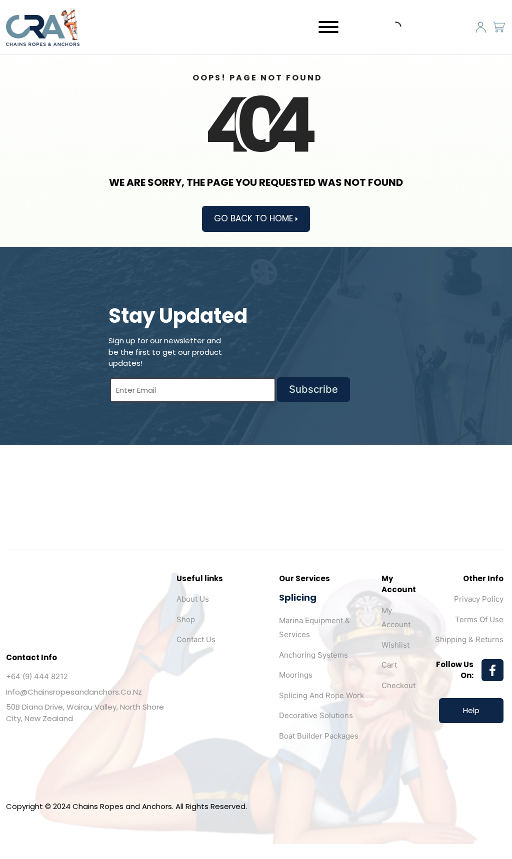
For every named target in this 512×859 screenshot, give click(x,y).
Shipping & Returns (469, 639)
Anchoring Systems (313, 655)
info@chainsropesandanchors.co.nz (74, 692)
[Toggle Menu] (328, 27)
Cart (389, 665)
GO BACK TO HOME (255, 218)
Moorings (295, 675)
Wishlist (396, 645)
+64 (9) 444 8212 (37, 676)
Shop (185, 619)
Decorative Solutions (316, 715)
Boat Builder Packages (318, 736)
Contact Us (196, 639)
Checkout (399, 685)
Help (471, 710)
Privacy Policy (479, 599)
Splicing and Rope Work (321, 695)
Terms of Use (479, 619)
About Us (192, 599)
